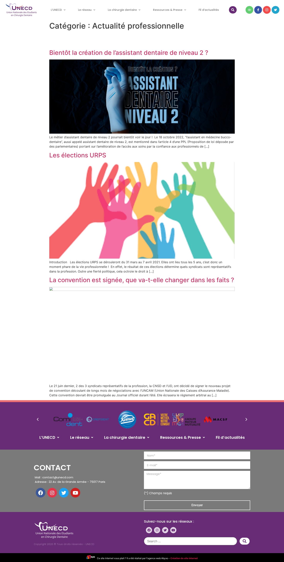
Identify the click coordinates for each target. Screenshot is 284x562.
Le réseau (85, 10)
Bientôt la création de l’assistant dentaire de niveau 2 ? (128, 52)
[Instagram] (52, 492)
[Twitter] (64, 492)
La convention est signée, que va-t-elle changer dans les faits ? (141, 280)
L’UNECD (56, 10)
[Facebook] (40, 492)
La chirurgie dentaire (122, 10)
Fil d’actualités (209, 10)
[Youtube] (75, 492)
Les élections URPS (77, 155)
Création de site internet (184, 558)
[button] (38, 419)
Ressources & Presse (167, 10)
